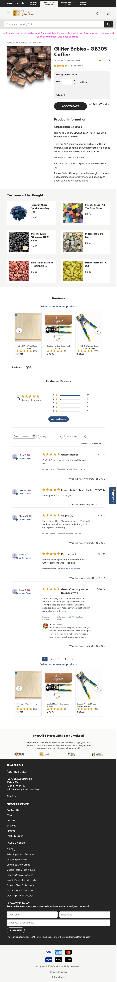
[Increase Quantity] (75, 80)
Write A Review (58, 419)
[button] (33, 3)
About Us (11, 796)
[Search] (108, 24)
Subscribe (16, 930)
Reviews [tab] (17, 367)
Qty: (58, 82)
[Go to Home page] (23, 13)
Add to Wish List (101, 104)
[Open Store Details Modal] (22, 3)
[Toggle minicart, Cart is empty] (108, 13)
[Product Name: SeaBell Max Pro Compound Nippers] (58, 335)
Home (9, 42)
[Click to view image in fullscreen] (29, 68)
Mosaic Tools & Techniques (21, 869)
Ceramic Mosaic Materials (20, 890)
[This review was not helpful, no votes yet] (102, 478)
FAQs (9, 815)
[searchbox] (22, 436)
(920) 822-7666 (16, 771)
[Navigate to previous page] (38, 659)
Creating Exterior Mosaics (20, 895)
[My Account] (98, 13)
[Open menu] (8, 13)
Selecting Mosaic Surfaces (20, 854)
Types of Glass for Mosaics (20, 885)
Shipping (11, 825)
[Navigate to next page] (79, 659)
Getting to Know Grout (18, 864)
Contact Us (13, 810)
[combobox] (50, 436)
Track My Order (15, 835)
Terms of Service (77, 936)
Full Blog (11, 849)
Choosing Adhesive (17, 859)
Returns (11, 830)
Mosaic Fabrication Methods (21, 880)
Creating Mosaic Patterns (20, 875)
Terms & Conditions (58, 972)
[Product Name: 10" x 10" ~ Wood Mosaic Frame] (28, 335)
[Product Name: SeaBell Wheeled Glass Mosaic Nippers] (88, 335)
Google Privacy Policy (56, 936)
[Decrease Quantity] (75, 84)
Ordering (11, 820)
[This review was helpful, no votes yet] (97, 478)
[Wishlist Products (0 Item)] (103, 13)
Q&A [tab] (29, 367)
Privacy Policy (58, 977)
